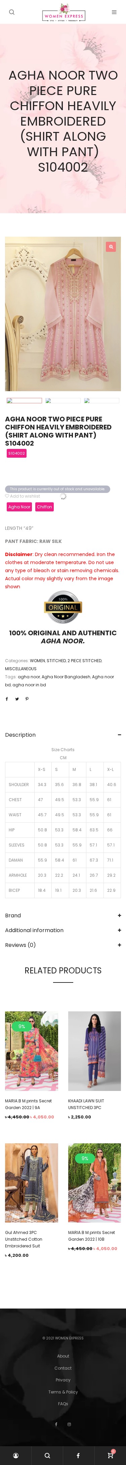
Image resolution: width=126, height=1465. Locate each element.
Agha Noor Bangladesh (66, 677)
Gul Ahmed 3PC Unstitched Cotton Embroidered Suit (23, 1239)
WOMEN (37, 660)
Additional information (34, 930)
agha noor (29, 677)
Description (20, 735)
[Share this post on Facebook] (7, 699)
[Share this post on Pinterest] (27, 699)
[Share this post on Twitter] (17, 699)
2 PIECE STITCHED (84, 660)
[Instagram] (69, 1424)
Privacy (63, 1380)
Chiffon (44, 507)
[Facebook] (56, 1424)
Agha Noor (19, 507)
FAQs (63, 1404)
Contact (63, 1368)
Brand (13, 915)
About (63, 1356)
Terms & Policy (63, 1392)
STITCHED (56, 660)
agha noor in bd (29, 685)
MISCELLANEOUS (21, 669)
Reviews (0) (20, 945)
